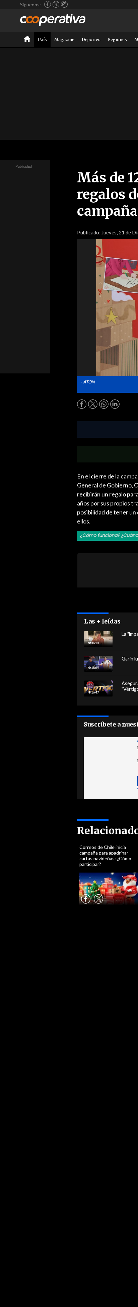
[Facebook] (47, 4)
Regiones (117, 39)
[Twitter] (56, 4)
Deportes (91, 39)
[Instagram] (64, 4)
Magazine (64, 39)
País (42, 39)
